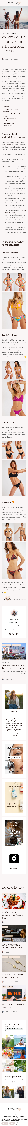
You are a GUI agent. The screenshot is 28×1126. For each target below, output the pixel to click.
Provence (5, 647)
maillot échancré (6, 145)
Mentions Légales (14, 1114)
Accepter (5, 1123)
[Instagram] (14, 735)
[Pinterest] (16, 735)
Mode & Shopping (11, 33)
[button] (2, 3)
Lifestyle (4, 33)
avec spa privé (7, 644)
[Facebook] (11, 735)
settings (17, 1120)
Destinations (16, 644)
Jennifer (13, 622)
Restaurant (13, 894)
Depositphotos (14, 868)
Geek (4, 986)
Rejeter (12, 1123)
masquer (13, 107)
